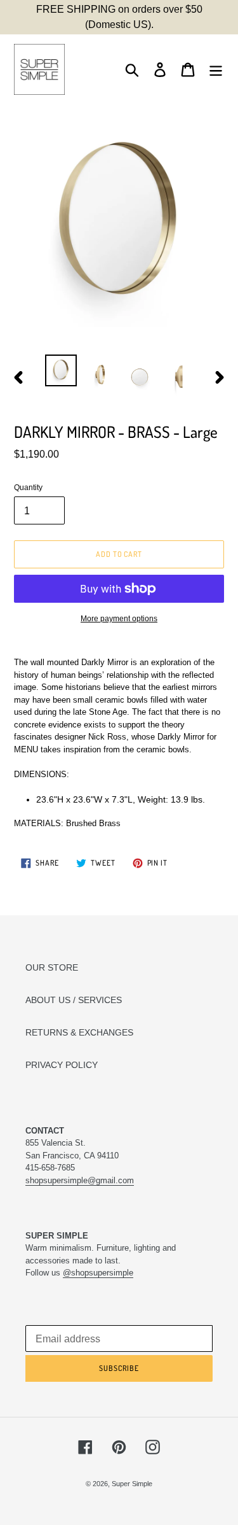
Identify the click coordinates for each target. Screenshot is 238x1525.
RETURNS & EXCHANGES (79, 1032)
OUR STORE (51, 967)
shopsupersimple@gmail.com (79, 1180)
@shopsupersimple (98, 1272)
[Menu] (216, 69)
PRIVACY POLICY (61, 1065)
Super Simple (132, 1483)
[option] (61, 370)
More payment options (119, 618)
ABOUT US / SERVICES (73, 1000)
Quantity (28, 487)
